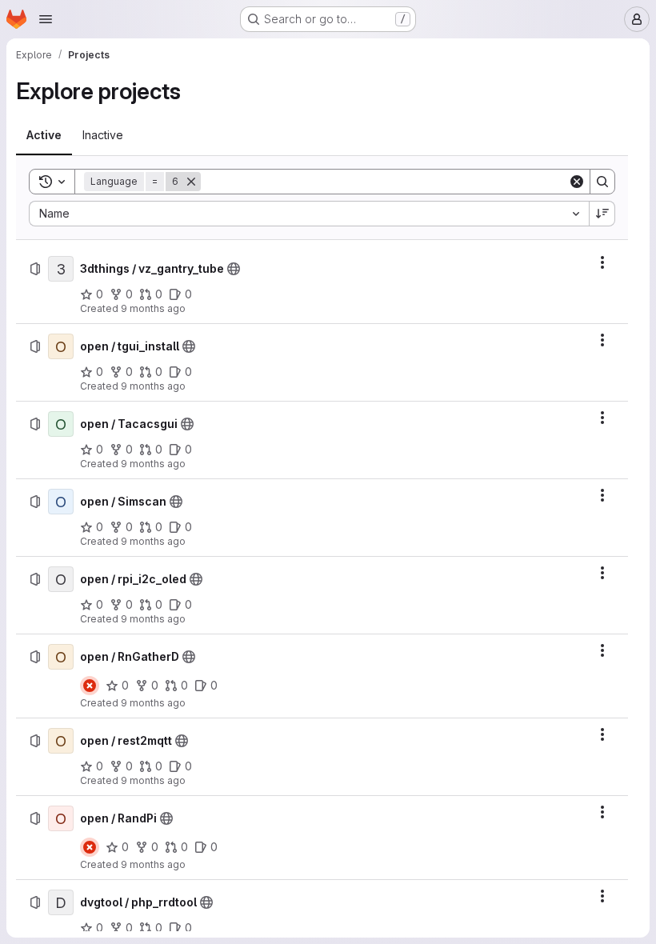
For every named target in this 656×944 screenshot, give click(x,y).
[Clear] (576, 181)
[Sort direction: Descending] (602, 213)
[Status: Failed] (89, 685)
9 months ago (153, 308)
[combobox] (309, 213)
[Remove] (191, 181)
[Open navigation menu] (45, 19)
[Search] (602, 181)
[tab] (44, 135)
